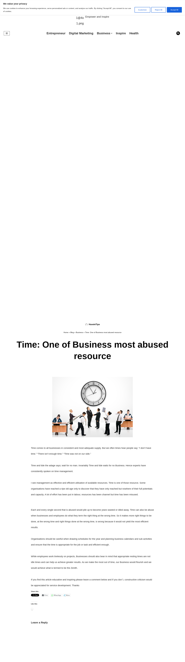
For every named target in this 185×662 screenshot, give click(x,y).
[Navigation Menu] (7, 33)
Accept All (174, 10)
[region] (92, 7)
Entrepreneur (56, 33)
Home (66, 332)
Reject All (158, 10)
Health (134, 33)
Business (79, 332)
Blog (72, 332)
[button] (111, 33)
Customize (142, 10)
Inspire (121, 33)
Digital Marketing (81, 33)
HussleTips (94, 324)
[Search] (178, 33)
